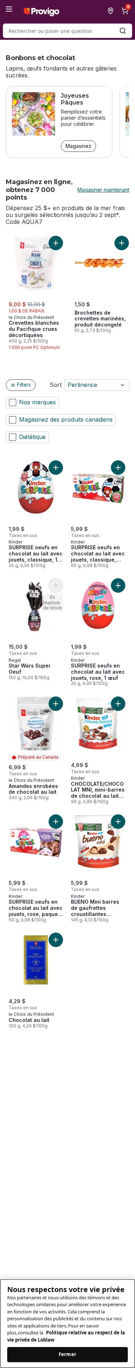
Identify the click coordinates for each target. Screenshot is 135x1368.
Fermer (67, 1354)
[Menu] (9, 9)
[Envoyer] (122, 30)
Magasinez (78, 146)
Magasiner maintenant (103, 190)
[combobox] (67, 31)
